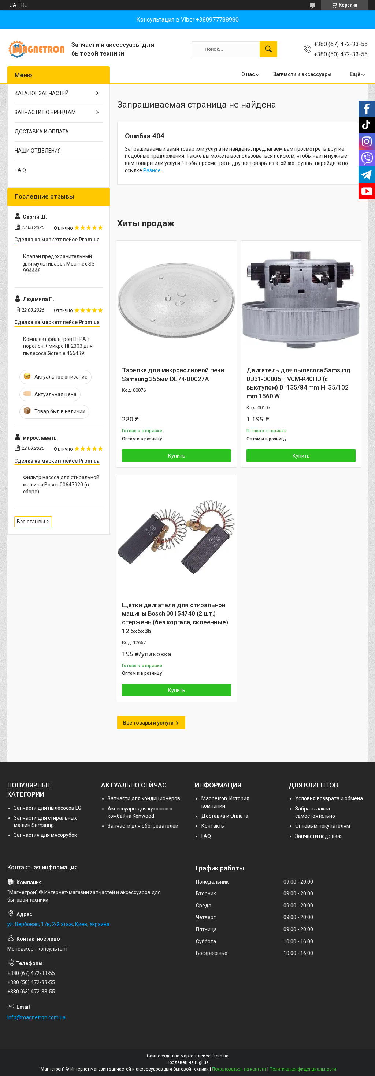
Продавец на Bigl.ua (188, 1062)
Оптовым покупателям (322, 826)
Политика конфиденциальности (303, 1069)
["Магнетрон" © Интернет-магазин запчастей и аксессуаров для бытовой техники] (36, 49)
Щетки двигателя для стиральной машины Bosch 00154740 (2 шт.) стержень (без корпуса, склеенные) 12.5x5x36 (175, 618)
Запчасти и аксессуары (302, 74)
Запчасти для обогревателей (143, 826)
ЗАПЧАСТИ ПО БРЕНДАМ (45, 112)
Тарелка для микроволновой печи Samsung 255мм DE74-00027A (173, 374)
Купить (176, 456)
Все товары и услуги (148, 723)
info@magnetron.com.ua (36, 1017)
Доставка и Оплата (224, 816)
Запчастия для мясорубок (45, 835)
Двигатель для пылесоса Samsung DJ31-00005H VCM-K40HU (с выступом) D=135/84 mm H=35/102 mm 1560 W (298, 383)
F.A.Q (20, 170)
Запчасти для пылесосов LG (47, 808)
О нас (248, 74)
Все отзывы (31, 521)
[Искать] (268, 49)
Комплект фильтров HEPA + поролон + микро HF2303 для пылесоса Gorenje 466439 (58, 346)
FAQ (206, 836)
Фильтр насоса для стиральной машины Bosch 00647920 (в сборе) (61, 484)
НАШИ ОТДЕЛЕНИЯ (38, 151)
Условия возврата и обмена (329, 798)
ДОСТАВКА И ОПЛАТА (42, 132)
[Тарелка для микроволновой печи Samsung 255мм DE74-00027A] (176, 301)
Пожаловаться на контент (239, 1069)
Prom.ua (220, 1055)
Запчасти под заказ (319, 836)
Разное (152, 170)
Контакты (213, 826)
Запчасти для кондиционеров (144, 798)
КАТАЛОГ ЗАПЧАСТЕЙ (41, 93)
